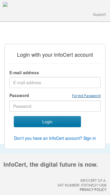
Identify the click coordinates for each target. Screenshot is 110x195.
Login (47, 122)
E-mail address (24, 72)
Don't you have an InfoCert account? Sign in (55, 138)
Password (19, 95)
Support (99, 14)
